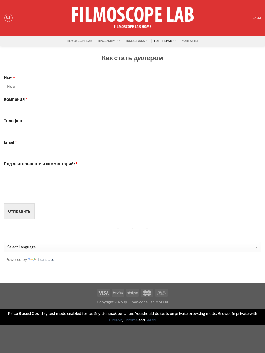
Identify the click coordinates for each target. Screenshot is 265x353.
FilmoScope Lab (79, 40)
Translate (45, 259)
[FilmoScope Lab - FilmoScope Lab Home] (132, 18)
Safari (151, 319)
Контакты (190, 40)
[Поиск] (8, 18)
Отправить (19, 211)
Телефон (14, 120)
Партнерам (163, 40)
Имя (9, 77)
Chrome (130, 319)
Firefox (115, 319)
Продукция (107, 40)
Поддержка (135, 40)
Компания (15, 99)
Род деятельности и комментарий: (40, 163)
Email (10, 142)
